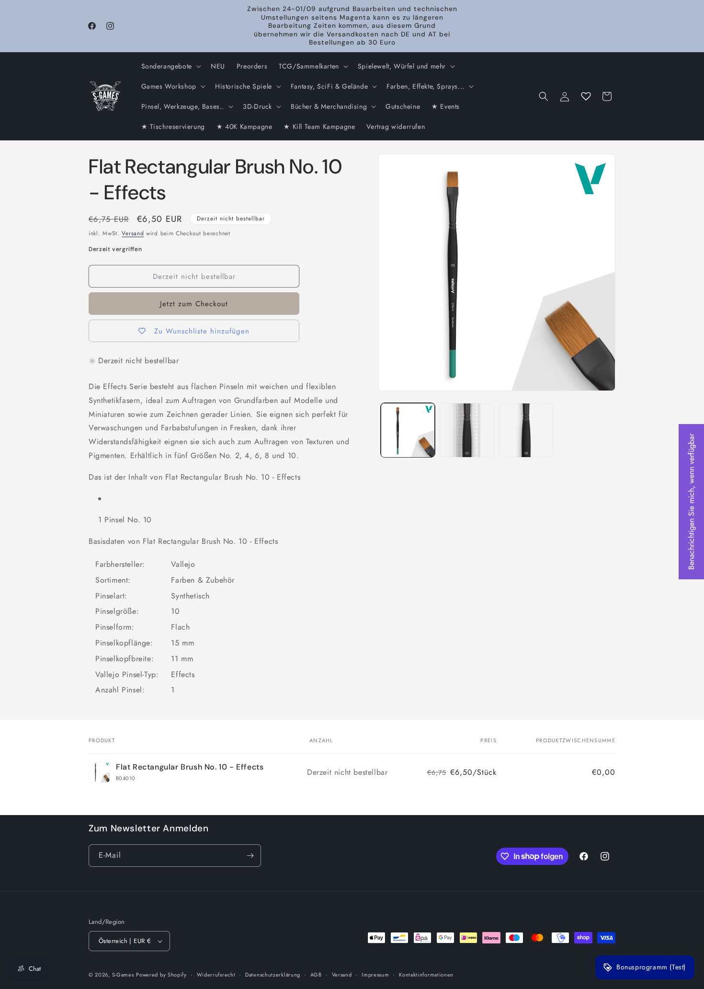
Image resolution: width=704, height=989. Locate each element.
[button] (170, 66)
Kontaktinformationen (426, 974)
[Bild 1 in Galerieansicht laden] (408, 430)
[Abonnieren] (250, 855)
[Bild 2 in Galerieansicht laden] (467, 430)
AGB (316, 974)
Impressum (375, 974)
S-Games (123, 974)
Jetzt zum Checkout (194, 304)
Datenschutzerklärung (272, 974)
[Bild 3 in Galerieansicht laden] (526, 430)
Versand (133, 233)
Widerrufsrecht (216, 974)
